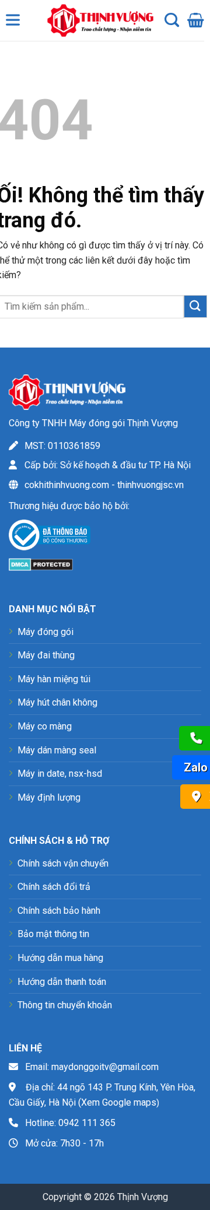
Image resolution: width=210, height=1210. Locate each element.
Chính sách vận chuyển (63, 863)
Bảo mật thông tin (53, 933)
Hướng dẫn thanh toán (62, 981)
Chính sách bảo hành (59, 910)
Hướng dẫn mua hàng (60, 957)
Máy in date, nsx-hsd (60, 773)
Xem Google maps (118, 1102)
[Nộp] (195, 306)
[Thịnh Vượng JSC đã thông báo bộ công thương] (49, 537)
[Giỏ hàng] (195, 20)
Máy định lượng (49, 797)
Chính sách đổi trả (54, 886)
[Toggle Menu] (15, 23)
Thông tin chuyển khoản (65, 1005)
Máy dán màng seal (57, 750)
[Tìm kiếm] (171, 20)
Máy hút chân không (57, 702)
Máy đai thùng (46, 655)
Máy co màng (45, 726)
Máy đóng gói (46, 631)
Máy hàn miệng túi (54, 679)
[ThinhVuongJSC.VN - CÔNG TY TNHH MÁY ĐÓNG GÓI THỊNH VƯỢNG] (97, 20)
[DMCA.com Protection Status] (41, 563)
